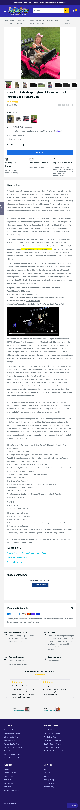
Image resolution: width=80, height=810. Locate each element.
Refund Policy (49, 787)
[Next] (73, 697)
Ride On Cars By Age (51, 747)
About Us (7, 780)
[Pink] (34, 119)
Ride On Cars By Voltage (52, 744)
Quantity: (10, 145)
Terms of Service (50, 783)
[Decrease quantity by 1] (18, 145)
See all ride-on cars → (15, 562)
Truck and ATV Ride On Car (54, 740)
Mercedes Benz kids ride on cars (16, 751)
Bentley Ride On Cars (12, 733)
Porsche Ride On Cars (12, 754)
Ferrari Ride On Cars (11, 744)
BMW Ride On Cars (11, 737)
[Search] (66, 10)
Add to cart (40, 152)
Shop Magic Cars (10, 773)
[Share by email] (71, 104)
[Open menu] (5, 11)
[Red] (26, 118)
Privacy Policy (49, 780)
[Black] (11, 119)
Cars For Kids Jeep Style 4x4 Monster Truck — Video (26, 553)
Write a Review (42, 585)
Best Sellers (8, 776)
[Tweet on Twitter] (67, 104)
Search (46, 769)
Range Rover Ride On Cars (13, 758)
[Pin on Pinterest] (63, 104)
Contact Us (8, 783)
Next (66, 23)
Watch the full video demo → (18, 557)
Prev (68, 20)
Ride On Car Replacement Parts (55, 751)
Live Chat (12, 664)
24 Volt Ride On (49, 730)
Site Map (7, 787)
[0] (74, 10)
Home (6, 20)
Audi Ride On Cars (10, 730)
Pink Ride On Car (50, 737)
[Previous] (6, 697)
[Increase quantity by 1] (29, 145)
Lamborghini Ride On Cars (14, 747)
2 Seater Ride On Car (11, 790)
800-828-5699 (22, 664)
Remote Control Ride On (52, 733)
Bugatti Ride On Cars (12, 740)
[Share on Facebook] (59, 104)
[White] (18, 118)
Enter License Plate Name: (17, 135)
